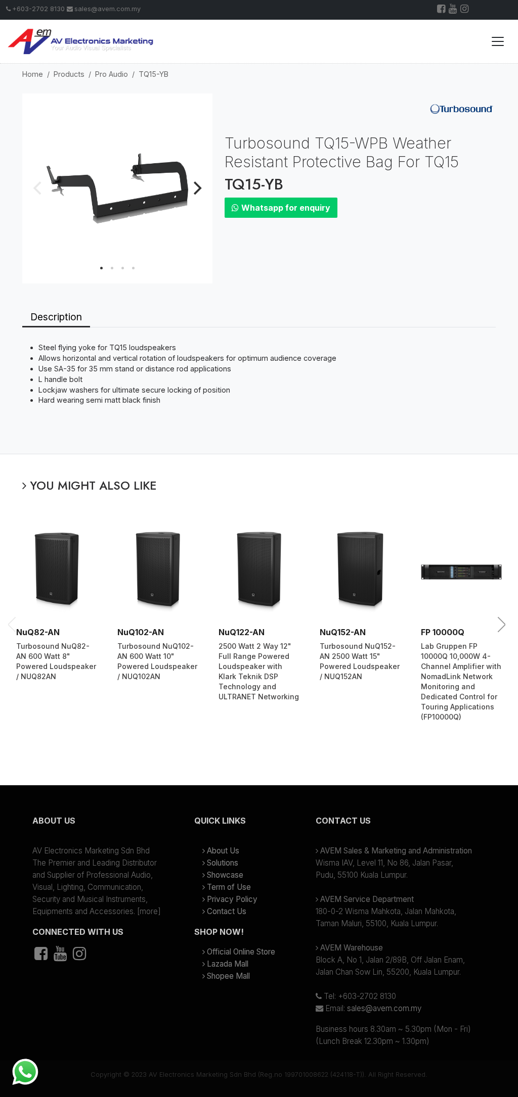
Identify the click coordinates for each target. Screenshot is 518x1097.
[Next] (196, 188)
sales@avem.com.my (107, 9)
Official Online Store (241, 952)
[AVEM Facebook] (442, 10)
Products (69, 74)
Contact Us (226, 911)
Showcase (225, 875)
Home (32, 74)
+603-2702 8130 (38, 9)
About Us (223, 850)
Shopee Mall (228, 976)
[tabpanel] (259, 390)
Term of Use (229, 887)
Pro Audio (111, 74)
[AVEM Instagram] (465, 10)
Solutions (222, 863)
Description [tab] (56, 317)
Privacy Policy (232, 899)
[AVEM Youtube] (453, 10)
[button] (97, 824)
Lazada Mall (227, 964)
